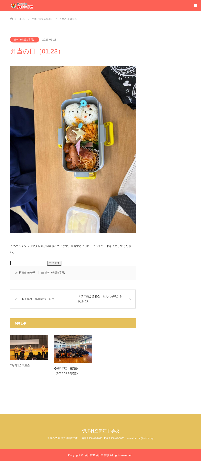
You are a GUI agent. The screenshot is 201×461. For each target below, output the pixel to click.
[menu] (195, 5)
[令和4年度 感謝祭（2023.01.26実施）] (73, 349)
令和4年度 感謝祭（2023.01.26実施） (66, 371)
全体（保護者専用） (24, 39)
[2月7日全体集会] (29, 347)
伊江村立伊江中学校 (100, 431)
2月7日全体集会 (20, 365)
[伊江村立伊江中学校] (33, 5)
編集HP (31, 272)
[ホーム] (11, 12)
